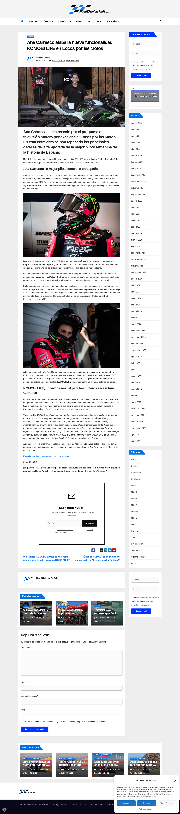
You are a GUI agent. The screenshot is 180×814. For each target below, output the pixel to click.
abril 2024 (135, 305)
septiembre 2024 (138, 272)
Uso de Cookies (43, 805)
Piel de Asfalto (44, 58)
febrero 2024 (136, 318)
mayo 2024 (136, 298)
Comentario (26, 647)
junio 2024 (136, 292)
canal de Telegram (97, 471)
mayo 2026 (136, 142)
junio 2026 (136, 136)
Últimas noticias (138, 557)
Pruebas (31, 36)
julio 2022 (135, 441)
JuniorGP (73, 805)
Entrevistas (64, 21)
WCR (99, 21)
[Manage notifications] (4, 810)
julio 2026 (135, 129)
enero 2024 (136, 324)
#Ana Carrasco (58, 61)
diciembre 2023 (138, 331)
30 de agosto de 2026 (35, 769)
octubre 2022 (137, 422)
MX (132, 524)
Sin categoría (137, 544)
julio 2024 (135, 285)
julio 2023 (135, 363)
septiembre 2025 (138, 194)
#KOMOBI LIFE (72, 61)
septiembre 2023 (138, 350)
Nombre (25, 682)
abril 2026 (135, 149)
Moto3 (134, 498)
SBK (90, 21)
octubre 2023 (137, 344)
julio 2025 (135, 207)
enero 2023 (136, 402)
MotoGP (33, 21)
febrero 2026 (136, 162)
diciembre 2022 (138, 409)
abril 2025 (135, 227)
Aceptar (126, 803)
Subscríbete (113, 21)
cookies (64, 532)
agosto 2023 (136, 357)
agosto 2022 (136, 435)
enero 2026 (136, 168)
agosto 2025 (136, 201)
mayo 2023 (136, 376)
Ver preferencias (166, 803)
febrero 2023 (136, 396)
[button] (175, 780)
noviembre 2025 (138, 181)
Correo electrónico (29, 696)
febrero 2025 (136, 240)
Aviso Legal (55, 805)
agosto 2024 (136, 279)
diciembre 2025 (138, 175)
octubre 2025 (137, 188)
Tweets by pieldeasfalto (145, 96)
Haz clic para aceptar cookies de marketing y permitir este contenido (145, 96)
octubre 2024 (137, 266)
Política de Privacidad (28, 805)
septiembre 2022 (138, 428)
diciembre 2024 (138, 253)
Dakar (79, 21)
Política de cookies (145, 809)
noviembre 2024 (138, 259)
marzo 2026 (136, 155)
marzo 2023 (136, 389)
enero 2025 (136, 246)
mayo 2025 (136, 220)
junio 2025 (136, 214)
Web (23, 710)
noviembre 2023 (138, 337)
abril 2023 (135, 383)
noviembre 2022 (138, 415)
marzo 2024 (136, 311)
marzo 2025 (136, 233)
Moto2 (134, 485)
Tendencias (136, 550)
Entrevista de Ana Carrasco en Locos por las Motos (47, 456)
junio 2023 (136, 370)
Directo (134, 466)
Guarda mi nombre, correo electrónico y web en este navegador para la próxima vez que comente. (66, 722)
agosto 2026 (136, 123)
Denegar (146, 803)
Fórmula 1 (47, 21)
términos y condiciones (65, 530)
